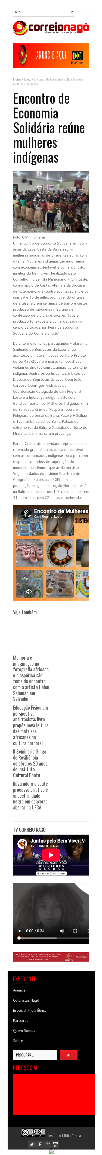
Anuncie (19, 990)
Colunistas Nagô (26, 1000)
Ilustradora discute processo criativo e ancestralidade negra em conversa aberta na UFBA (30, 795)
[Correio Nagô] (51, 34)
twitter (32, 1144)
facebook (40, 1144)
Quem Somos (24, 1030)
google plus (47, 1144)
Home (17, 79)
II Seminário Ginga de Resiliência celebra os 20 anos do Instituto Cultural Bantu (30, 763)
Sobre (18, 1040)
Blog (27, 79)
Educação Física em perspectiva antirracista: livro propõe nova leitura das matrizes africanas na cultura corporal (30, 725)
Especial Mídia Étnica (30, 1010)
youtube (55, 1144)
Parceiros (20, 1020)
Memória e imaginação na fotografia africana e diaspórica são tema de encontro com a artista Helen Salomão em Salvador (31, 678)
